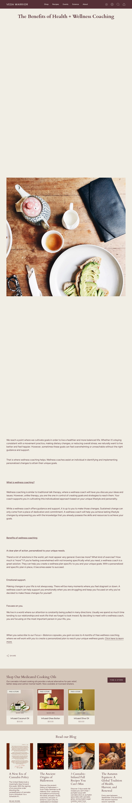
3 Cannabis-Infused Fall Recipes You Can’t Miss (78, 779)
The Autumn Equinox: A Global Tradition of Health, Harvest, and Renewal (112, 782)
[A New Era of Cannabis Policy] (20, 756)
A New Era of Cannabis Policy (19, 775)
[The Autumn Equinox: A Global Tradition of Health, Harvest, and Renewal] (112, 756)
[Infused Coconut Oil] (20, 702)
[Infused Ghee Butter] (50, 702)
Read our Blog (66, 736)
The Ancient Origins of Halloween (47, 777)
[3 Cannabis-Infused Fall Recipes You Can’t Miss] (81, 756)
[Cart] (124, 4)
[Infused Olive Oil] (81, 702)
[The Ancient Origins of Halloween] (50, 756)
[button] (46, 4)
